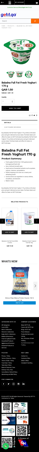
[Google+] (36, 115)
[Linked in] (23, 384)
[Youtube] (13, 384)
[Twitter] (34, 115)
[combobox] (15, 21)
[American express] (22, 419)
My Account (19, 2)
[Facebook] (3, 384)
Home (3, 26)
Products (10, 26)
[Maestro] (23, 431)
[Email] (29, 115)
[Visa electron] (8, 431)
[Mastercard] (8, 419)
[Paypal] (7, 407)
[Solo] (9, 442)
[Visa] (20, 407)
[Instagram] (18, 384)
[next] (35, 286)
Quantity (4, 97)
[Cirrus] (23, 442)
